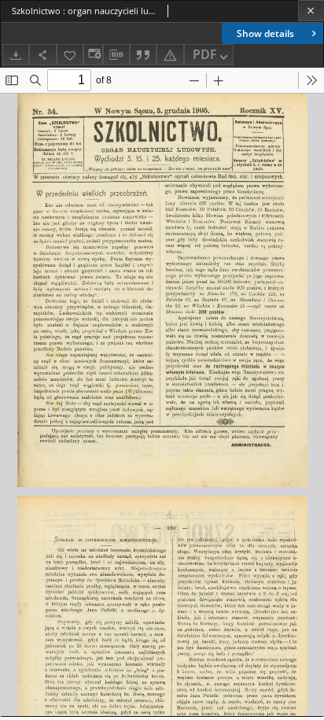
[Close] (311, 10)
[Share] (42, 54)
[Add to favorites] (70, 54)
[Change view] (92, 54)
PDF (205, 54)
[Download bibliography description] (116, 55)
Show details (265, 33)
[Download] (15, 54)
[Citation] (143, 54)
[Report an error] (169, 54)
